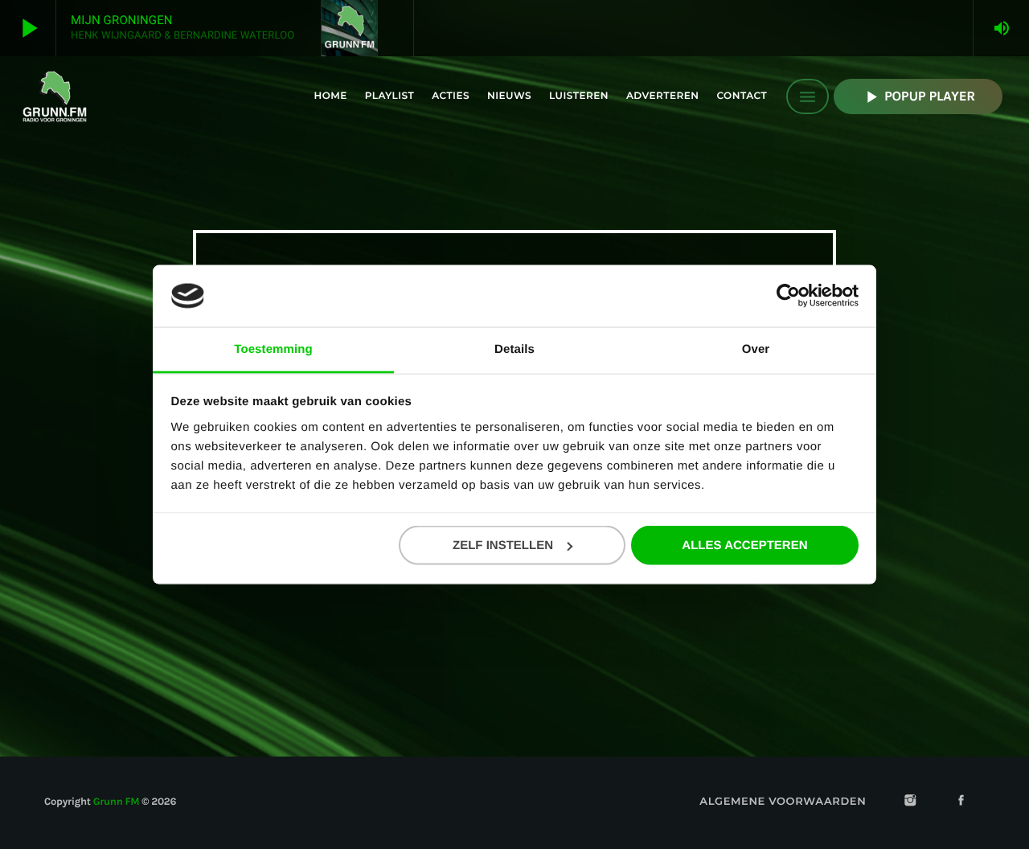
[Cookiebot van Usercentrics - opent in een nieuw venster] (788, 296)
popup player (918, 97)
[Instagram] (910, 802)
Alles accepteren (744, 545)
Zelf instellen (503, 545)
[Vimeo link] (54, 96)
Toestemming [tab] (273, 348)
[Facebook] (961, 802)
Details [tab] (514, 348)
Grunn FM (116, 802)
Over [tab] (756, 348)
